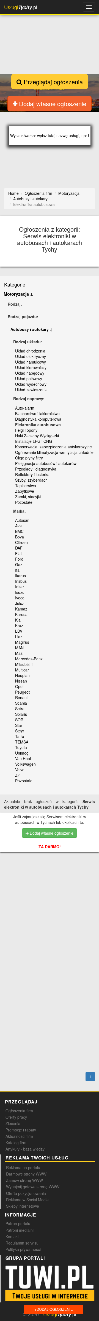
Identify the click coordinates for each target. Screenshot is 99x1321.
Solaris (21, 714)
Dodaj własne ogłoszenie (51, 103)
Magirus (22, 642)
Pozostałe (23, 502)
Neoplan (22, 675)
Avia (19, 525)
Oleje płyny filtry (29, 458)
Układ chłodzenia (30, 351)
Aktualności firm (19, 1136)
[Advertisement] (51, 891)
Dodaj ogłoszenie (53, 1309)
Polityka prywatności (23, 1249)
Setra (19, 708)
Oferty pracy (16, 1117)
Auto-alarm (24, 408)
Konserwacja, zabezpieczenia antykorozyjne (53, 446)
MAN (19, 647)
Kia (18, 620)
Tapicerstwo (25, 485)
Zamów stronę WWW (24, 1180)
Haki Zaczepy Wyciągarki (37, 435)
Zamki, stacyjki (28, 496)
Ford (19, 559)
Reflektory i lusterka (32, 474)
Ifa (17, 570)
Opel (19, 686)
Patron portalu (18, 1223)
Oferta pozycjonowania (26, 1193)
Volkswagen (25, 764)
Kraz (19, 625)
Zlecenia (13, 1123)
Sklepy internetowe (22, 1206)
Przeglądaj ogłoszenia (52, 81)
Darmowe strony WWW (26, 1174)
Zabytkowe (24, 491)
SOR (19, 719)
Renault (22, 697)
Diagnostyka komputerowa (38, 419)
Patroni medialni (20, 1230)
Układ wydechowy (30, 384)
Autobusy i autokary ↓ (31, 329)
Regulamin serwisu (22, 1243)
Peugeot (22, 692)
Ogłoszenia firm (19, 1110)
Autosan (22, 520)
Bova (19, 537)
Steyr (19, 731)
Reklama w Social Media (27, 1199)
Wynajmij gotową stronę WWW (32, 1186)
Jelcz (19, 603)
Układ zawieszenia (31, 389)
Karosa (21, 614)
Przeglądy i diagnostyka (35, 469)
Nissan (21, 681)
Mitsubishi (23, 664)
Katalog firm (16, 1142)
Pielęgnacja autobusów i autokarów (45, 463)
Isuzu (19, 592)
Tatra (19, 736)
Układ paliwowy (28, 378)
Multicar (22, 670)
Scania (21, 703)
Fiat (18, 553)
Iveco (19, 598)
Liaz (18, 636)
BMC (19, 531)
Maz (19, 653)
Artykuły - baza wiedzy (25, 1149)
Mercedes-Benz (29, 658)
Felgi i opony (26, 430)
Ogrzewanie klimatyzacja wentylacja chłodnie (54, 452)
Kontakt (12, 1236)
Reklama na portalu (23, 1167)
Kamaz (21, 609)
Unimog (22, 753)
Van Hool (23, 758)
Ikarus (20, 575)
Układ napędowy (29, 373)
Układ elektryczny (30, 356)
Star (18, 725)
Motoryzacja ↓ (18, 294)
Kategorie (14, 284)
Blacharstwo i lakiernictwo (37, 413)
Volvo (19, 769)
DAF (19, 548)
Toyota (21, 747)
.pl (20, 7)
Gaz (18, 564)
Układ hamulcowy (30, 362)
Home (13, 193)
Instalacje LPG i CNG (33, 441)
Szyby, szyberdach (31, 480)
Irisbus (21, 581)
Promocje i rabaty (21, 1130)
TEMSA (21, 742)
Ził (17, 775)
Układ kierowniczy (30, 367)
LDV (18, 631)
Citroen (21, 542)
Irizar (19, 586)
